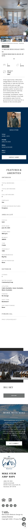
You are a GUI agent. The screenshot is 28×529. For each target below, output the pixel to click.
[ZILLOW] (15, 505)
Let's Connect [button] (14, 443)
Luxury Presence (7, 516)
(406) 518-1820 (6, 141)
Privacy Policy (18, 519)
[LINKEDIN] (7, 505)
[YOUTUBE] (11, 505)
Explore (14, 395)
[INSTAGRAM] (3, 505)
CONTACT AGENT (14, 157)
